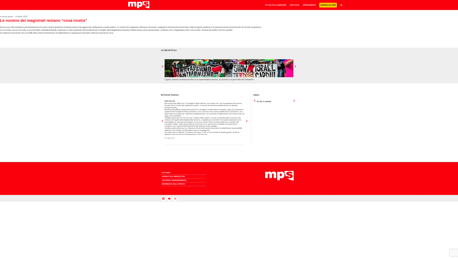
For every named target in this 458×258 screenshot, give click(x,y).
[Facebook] (163, 198)
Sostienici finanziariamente (174, 180)
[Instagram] (175, 198)
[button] (162, 66)
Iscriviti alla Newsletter (173, 176)
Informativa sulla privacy (173, 184)
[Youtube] (169, 198)
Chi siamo (166, 173)
